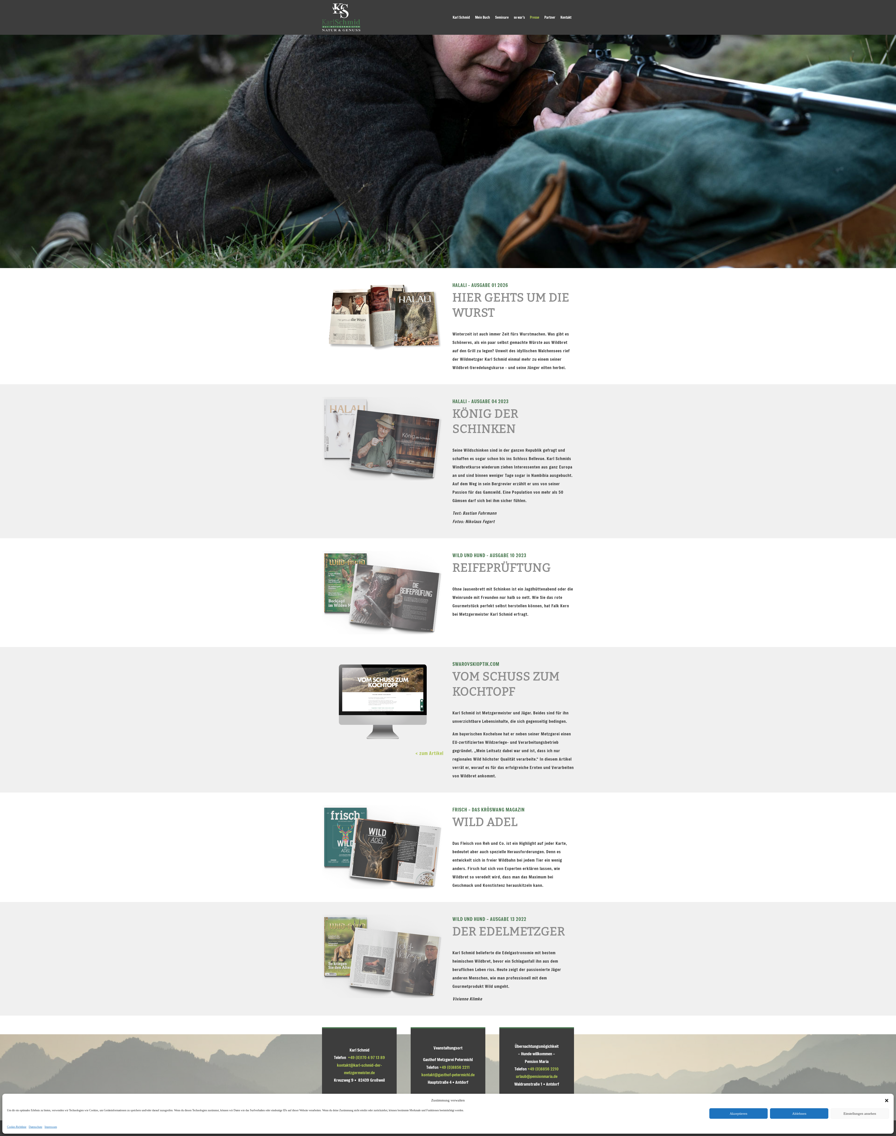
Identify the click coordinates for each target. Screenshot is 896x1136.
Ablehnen (799, 1113)
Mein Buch (482, 17)
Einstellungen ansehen (860, 1113)
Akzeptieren (738, 1113)
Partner (549, 17)
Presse (534, 17)
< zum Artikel (429, 753)
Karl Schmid (461, 17)
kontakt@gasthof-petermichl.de (448, 1074)
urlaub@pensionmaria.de (536, 1076)
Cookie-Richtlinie (16, 1127)
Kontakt (565, 17)
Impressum (51, 1127)
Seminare (502, 17)
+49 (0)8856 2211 (454, 1067)
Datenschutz (35, 1127)
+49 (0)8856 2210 (543, 1069)
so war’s (519, 17)
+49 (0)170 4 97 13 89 (366, 1057)
